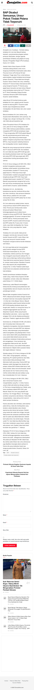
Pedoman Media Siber (15, 681)
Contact (6, 681)
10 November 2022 (21, 25)
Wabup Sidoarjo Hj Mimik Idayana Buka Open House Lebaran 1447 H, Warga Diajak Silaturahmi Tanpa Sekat (19, 618)
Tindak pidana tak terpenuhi (11, 455)
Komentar (5, 494)
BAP (8, 452)
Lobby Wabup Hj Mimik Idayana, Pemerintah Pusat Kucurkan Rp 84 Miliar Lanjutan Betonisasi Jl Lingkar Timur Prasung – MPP (19, 626)
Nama (5, 515)
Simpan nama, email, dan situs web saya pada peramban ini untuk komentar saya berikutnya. (16, 540)
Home (4, 9)
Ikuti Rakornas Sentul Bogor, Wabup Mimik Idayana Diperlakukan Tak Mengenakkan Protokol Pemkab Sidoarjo (12, 585)
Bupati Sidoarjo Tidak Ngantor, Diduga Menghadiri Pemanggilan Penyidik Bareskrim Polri (19, 609)
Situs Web (6, 530)
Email (5, 522)
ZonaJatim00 (10, 25)
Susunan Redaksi (17, 682)
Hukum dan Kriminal (11, 9)
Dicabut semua (15, 452)
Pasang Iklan (25, 681)
